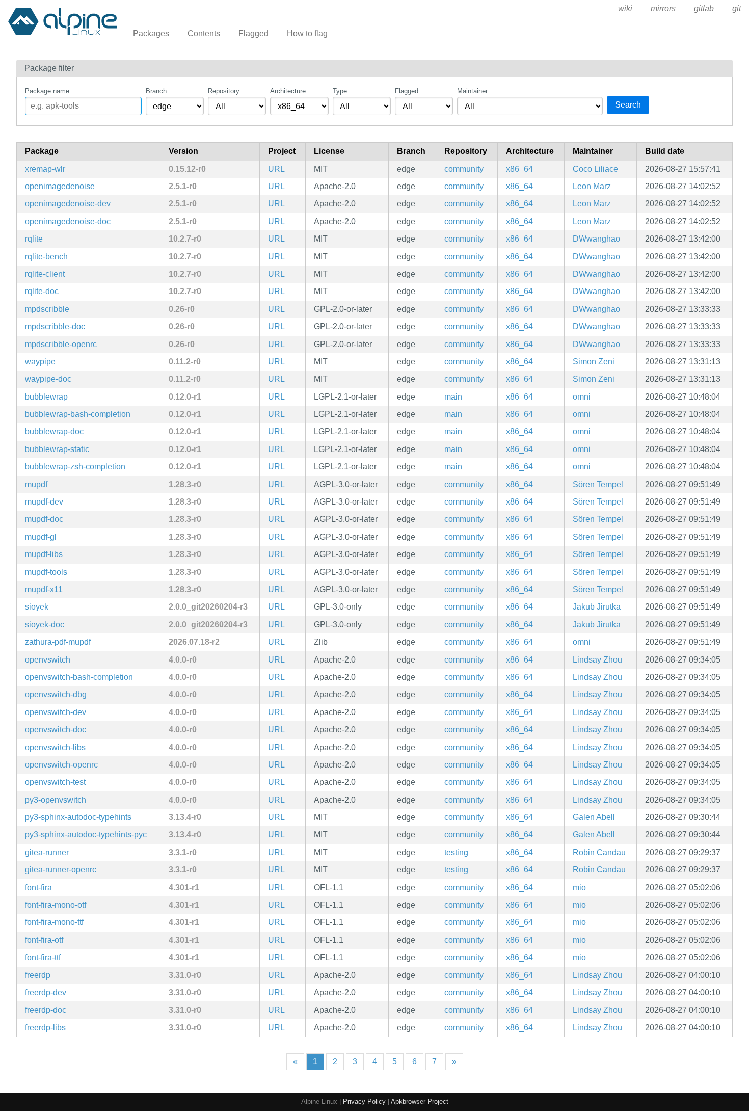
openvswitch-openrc (61, 764)
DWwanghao (596, 238)
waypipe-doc (48, 379)
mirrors (663, 8)
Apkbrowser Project (419, 1101)
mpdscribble (47, 309)
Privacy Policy (364, 1101)
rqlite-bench (46, 256)
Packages (151, 33)
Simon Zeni (593, 361)
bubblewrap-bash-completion (77, 414)
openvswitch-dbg (56, 694)
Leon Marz (592, 186)
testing (456, 852)
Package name (47, 91)
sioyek (36, 606)
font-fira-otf (44, 940)
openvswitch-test (55, 782)
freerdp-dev (45, 992)
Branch (156, 91)
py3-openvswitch (55, 800)
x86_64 (519, 169)
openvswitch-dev (55, 712)
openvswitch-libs (55, 747)
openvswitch (47, 659)
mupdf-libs (44, 554)
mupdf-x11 (44, 589)
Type (340, 91)
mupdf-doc (44, 519)
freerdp (37, 975)
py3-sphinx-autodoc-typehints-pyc (86, 834)
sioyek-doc (44, 624)
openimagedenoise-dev (68, 203)
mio (579, 887)
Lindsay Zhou (597, 659)
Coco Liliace (595, 169)
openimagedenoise (60, 186)
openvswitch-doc (55, 729)
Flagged (253, 33)
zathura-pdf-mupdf (58, 642)
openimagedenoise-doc (68, 221)
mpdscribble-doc (55, 326)
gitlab (704, 8)
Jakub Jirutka (597, 606)
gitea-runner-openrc (60, 869)
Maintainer (472, 91)
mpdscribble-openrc (61, 344)
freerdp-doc (45, 1010)
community (464, 169)
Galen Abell (594, 817)
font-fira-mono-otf (55, 905)
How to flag (307, 33)
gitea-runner (47, 852)
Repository (223, 91)
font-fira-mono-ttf (54, 922)
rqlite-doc (42, 291)
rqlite (34, 238)
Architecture (288, 91)
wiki (625, 8)
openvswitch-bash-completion (79, 677)
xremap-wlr (45, 169)
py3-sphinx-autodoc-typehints (78, 817)
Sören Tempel (598, 484)
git (736, 8)
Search (628, 104)
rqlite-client (45, 274)
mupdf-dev (44, 501)
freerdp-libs (45, 1027)
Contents (204, 33)
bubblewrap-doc (54, 431)
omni (582, 396)
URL (276, 169)
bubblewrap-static (57, 449)
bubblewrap (46, 396)
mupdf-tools (46, 572)
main (453, 396)
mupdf (36, 484)
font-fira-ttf (43, 957)
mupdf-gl (41, 537)
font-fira (38, 887)
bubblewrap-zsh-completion (75, 466)
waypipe (40, 361)
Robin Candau (599, 852)
